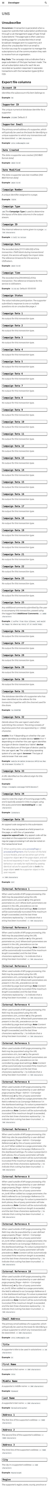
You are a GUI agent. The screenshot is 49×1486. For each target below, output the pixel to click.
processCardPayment (13, 852)
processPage (33, 849)
